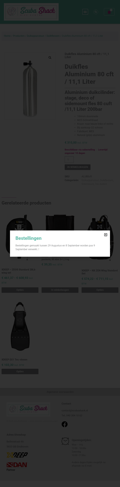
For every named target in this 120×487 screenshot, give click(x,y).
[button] (106, 235)
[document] (60, 243)
